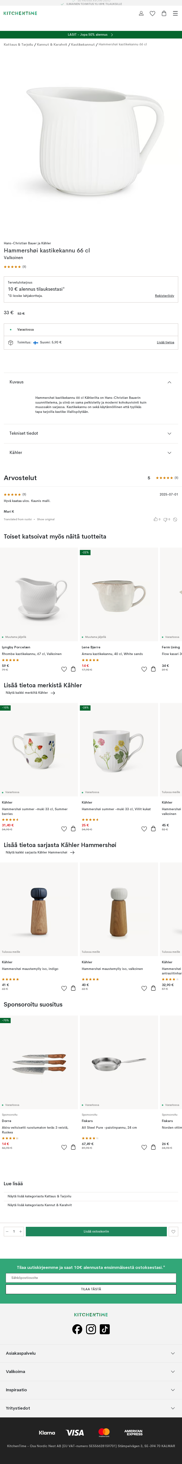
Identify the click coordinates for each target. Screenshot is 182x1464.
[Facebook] (77, 1329)
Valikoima (15, 1371)
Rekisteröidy (164, 296)
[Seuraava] (173, 143)
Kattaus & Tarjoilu (18, 44)
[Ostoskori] (164, 13)
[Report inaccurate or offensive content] (175, 519)
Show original (46, 519)
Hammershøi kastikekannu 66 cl (123, 44)
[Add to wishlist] (64, 669)
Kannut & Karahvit (52, 44)
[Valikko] (175, 13)
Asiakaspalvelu (21, 1353)
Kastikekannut (83, 44)
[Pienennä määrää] (7, 1231)
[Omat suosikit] (152, 13)
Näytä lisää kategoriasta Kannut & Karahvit (40, 1205)
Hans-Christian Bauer (20, 243)
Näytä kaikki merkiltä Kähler (27, 692)
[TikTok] (105, 1329)
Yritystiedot (18, 1408)
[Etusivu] (20, 13)
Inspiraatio (16, 1390)
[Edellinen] (8, 143)
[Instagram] (91, 1329)
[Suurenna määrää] (20, 1231)
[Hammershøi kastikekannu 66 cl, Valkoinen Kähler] (91, 142)
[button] (15, 267)
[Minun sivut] (141, 13)
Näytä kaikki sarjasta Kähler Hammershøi (36, 852)
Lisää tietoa (165, 342)
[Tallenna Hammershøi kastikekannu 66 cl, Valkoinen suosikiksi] (173, 1231)
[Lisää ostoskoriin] (73, 669)
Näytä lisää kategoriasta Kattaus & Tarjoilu (39, 1196)
